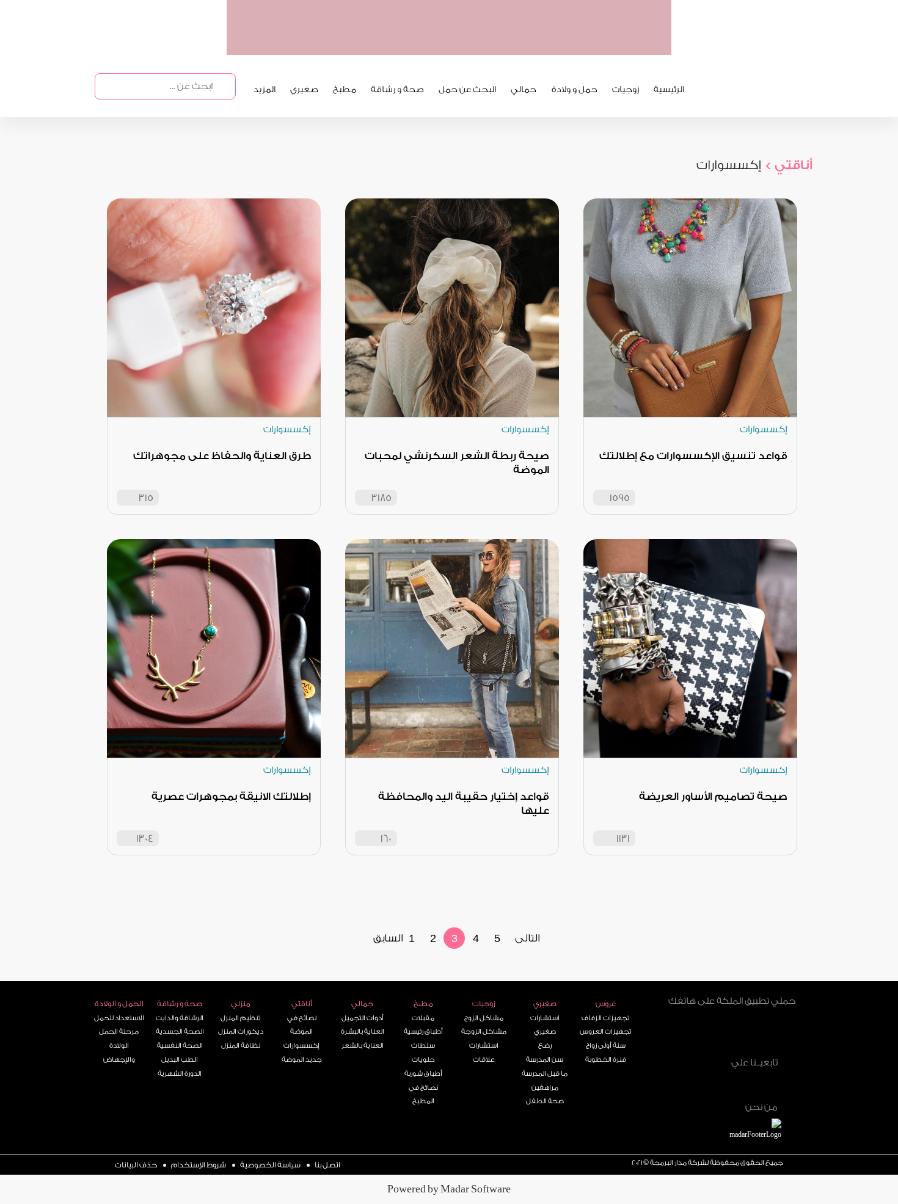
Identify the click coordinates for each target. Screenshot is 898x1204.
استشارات (483, 1046)
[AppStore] (765, 1033)
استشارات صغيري (545, 1025)
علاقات (484, 1060)
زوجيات (625, 90)
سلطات (423, 1046)
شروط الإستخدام (198, 1165)
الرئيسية (669, 90)
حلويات (423, 1060)
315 (146, 498)
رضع (545, 1046)
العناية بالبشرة (362, 1031)
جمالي (523, 90)
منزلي (240, 1003)
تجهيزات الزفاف (605, 1018)
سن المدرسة (544, 1060)
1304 (144, 838)
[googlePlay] (538, 42)
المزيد (265, 90)
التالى (527, 938)
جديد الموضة (302, 1060)
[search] (223, 86)
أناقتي (301, 1003)
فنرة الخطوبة (605, 1060)
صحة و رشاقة (397, 90)
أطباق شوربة (423, 1074)
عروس (606, 1003)
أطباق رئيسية (423, 1031)
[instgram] (785, 1083)
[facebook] (759, 1083)
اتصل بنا (327, 1165)
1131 (623, 838)
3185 (381, 498)
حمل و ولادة (574, 90)
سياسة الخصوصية (270, 1165)
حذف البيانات (136, 1165)
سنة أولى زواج (606, 1046)
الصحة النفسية (180, 1046)
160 (386, 838)
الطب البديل (179, 1060)
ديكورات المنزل (240, 1031)
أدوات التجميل (362, 1018)
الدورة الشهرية (180, 1074)
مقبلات (423, 1018)
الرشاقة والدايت (179, 1018)
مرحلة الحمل (119, 1031)
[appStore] (585, 42)
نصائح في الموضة (301, 1025)
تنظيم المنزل (240, 1018)
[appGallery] (491, 42)
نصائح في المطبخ (423, 1095)
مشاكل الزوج (483, 1018)
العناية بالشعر (362, 1046)
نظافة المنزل (240, 1046)
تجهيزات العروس (605, 1031)
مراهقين (544, 1088)
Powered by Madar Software (449, 1189)
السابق (388, 938)
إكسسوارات (301, 1046)
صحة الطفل (545, 1101)
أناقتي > (788, 165)
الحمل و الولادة (119, 1003)
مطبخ (344, 90)
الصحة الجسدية (180, 1031)
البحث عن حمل (467, 90)
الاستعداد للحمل (119, 1018)
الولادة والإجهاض (119, 1053)
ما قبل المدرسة (545, 1074)
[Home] (701, 1081)
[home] (769, 1130)
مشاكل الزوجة (483, 1031)
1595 (620, 498)
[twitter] (732, 1083)
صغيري (304, 90)
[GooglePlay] (699, 1033)
